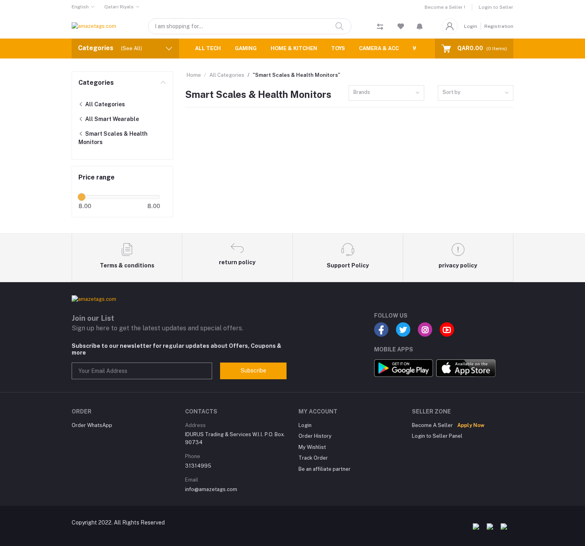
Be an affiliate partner (324, 469)
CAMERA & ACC (379, 48)
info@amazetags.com (211, 489)
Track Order (313, 458)
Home (194, 75)
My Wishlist (312, 447)
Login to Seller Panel (437, 436)
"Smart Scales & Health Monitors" (296, 75)
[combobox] (386, 93)
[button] (420, 26)
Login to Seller (496, 7)
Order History (315, 436)
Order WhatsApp (92, 425)
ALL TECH (208, 48)
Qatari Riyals (119, 7)
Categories (96, 82)
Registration (498, 26)
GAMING (246, 48)
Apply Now (470, 425)
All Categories (104, 104)
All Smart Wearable (111, 119)
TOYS (338, 48)
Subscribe (253, 370)
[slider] (82, 197)
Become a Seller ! (445, 7)
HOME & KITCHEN (294, 48)
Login (470, 26)
